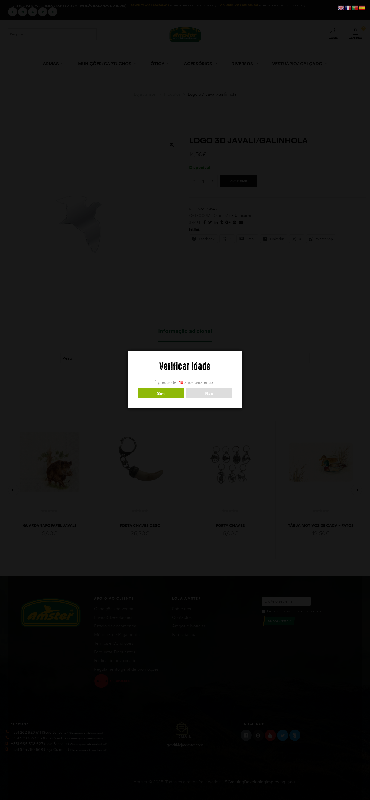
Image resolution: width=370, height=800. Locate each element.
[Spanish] (362, 7)
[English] (341, 7)
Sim (161, 393)
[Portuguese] (355, 7)
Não (209, 393)
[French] (348, 7)
